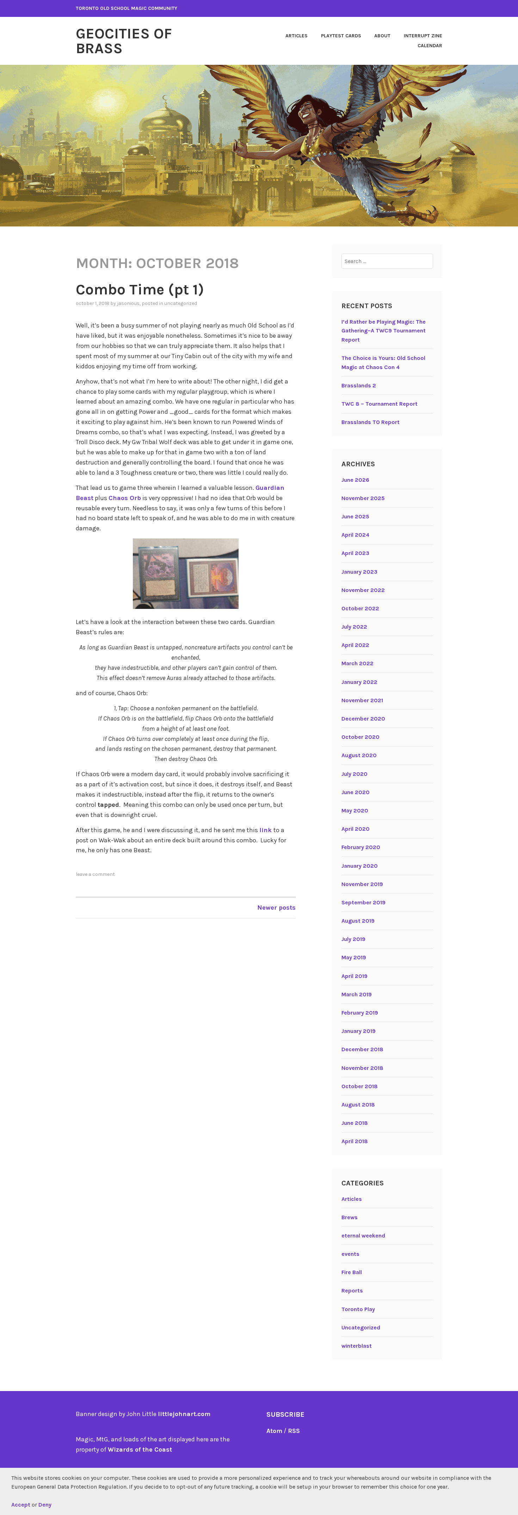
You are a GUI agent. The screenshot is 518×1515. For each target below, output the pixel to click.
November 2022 (363, 590)
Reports (352, 1290)
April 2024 (355, 534)
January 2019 (358, 1031)
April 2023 (355, 553)
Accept (20, 1504)
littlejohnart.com (184, 1414)
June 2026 (355, 479)
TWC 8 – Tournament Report (379, 403)
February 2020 (360, 847)
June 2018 (354, 1123)
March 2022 (357, 663)
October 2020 (360, 737)
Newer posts (276, 907)
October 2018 (359, 1086)
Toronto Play (358, 1309)
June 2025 (355, 516)
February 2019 (359, 1012)
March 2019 (356, 994)
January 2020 (359, 865)
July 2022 (354, 626)
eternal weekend (363, 1235)
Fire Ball (351, 1272)
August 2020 (359, 755)
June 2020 (355, 792)
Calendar (430, 46)
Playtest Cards (341, 36)
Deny (44, 1504)
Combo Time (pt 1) (140, 289)
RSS (294, 1431)
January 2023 (359, 571)
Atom (274, 1431)
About (382, 36)
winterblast (356, 1345)
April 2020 (355, 828)
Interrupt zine (423, 36)
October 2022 (360, 608)
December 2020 (363, 718)
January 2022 (359, 682)
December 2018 (362, 1049)
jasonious (128, 303)
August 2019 (358, 920)
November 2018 (362, 1068)
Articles (296, 36)
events (350, 1254)
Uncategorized (180, 303)
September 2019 (363, 902)
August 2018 (358, 1104)
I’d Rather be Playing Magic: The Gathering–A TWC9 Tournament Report (383, 330)
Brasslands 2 (358, 385)
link (266, 830)
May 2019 (353, 957)
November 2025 (363, 498)
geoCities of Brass (124, 41)
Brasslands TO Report (370, 422)
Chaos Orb (125, 498)
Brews (349, 1217)
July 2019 (353, 939)
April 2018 (354, 1141)
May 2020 (354, 810)
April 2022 (355, 645)
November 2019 (362, 884)
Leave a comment (95, 874)
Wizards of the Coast (140, 1449)
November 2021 (362, 700)
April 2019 (354, 976)
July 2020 (354, 774)
